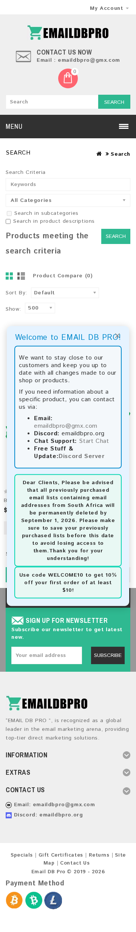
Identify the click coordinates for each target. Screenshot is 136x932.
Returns (99, 855)
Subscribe (108, 655)
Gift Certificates (61, 855)
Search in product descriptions (54, 221)
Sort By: (16, 293)
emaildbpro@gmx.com (65, 426)
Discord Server (81, 456)
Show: (13, 309)
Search (114, 102)
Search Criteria (26, 172)
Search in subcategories (46, 213)
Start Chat (94, 441)
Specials (22, 855)
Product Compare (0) (63, 276)
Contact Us (75, 863)
